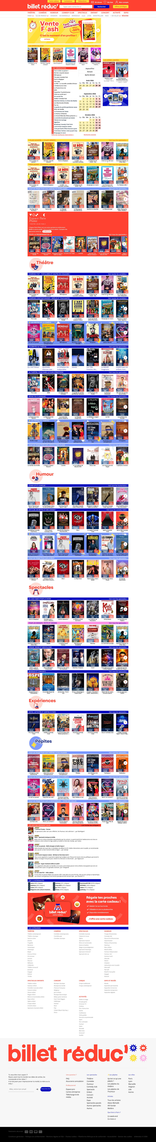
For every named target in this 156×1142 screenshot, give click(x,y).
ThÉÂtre (31, 12)
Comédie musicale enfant (35, 988)
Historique (31, 949)
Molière (111, 1108)
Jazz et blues (57, 992)
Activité (116, 12)
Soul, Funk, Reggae (59, 999)
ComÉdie (42, 12)
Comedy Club (68, 12)
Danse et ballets (84, 945)
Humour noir (108, 954)
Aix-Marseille (64, 16)
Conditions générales (16, 1137)
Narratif (106, 970)
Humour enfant (32, 986)
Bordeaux (76, 16)
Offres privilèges (121, 7)
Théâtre (90, 1078)
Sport (80, 1019)
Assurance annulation (75, 1081)
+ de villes (115, 16)
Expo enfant (31, 999)
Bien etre (81, 1031)
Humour (54, 12)
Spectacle (82, 12)
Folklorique (57, 1001)
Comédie (90, 1081)
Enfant (94, 12)
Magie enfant (31, 994)
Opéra (81, 938)
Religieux (56, 990)
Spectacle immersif (84, 952)
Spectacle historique (85, 949)
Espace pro (70, 1089)
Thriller (30, 976)
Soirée (81, 1011)
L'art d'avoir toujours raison (43, 855)
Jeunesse (30, 970)
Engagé (30, 972)
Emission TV (82, 1004)
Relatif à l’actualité (109, 972)
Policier (30, 974)
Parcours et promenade (86, 1017)
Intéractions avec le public (112, 965)
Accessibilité (111, 1137)
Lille (83, 16)
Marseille (132, 1084)
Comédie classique (59, 938)
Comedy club (108, 936)
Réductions (82, 1)
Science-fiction (32, 954)
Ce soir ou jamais (39, 846)
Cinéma (81, 1006)
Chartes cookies (71, 1137)
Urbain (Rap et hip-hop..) (61, 1010)
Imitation (107, 963)
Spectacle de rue (84, 954)
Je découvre (47, 231)
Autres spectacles (94, 1105)
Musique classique (59, 983)
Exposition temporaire (110, 990)
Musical (30, 961)
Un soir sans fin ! (39, 872)
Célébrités (31, 965)
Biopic (29, 952)
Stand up (107, 945)
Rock (55, 1006)
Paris (30, 16)
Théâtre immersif (33, 967)
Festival (56, 1003)
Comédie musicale (84, 934)
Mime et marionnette (85, 943)
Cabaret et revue (84, 936)
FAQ (67, 1078)
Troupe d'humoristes (110, 934)
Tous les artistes (114, 1100)
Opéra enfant (31, 1001)
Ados (36, 837)
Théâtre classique (33, 936)
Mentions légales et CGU (55, 1137)
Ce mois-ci (112, 1119)
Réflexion (30, 963)
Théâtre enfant (32, 983)
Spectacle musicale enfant (35, 1008)
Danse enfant (32, 992)
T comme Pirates (39, 829)
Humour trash (108, 956)
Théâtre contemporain (34, 934)
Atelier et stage (83, 999)
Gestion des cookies (125, 1137)
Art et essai (31, 956)
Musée (106, 983)
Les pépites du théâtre (113, 1085)
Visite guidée (83, 1015)
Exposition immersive (110, 988)
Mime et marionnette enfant (36, 997)
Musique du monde (59, 986)
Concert (105, 12)
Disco (55, 1012)
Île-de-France (41, 16)
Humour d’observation (110, 952)
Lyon (89, 16)
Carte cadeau (54, 1)
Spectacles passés (94, 1103)
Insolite (81, 1035)
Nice (107, 16)
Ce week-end (113, 1116)
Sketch (106, 961)
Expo (126, 12)
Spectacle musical (84, 941)
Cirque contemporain (85, 986)
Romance (30, 945)
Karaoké (81, 1028)
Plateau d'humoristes (110, 943)
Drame (30, 941)
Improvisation (108, 941)
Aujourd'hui (90, 68)
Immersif (81, 1033)
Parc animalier (83, 1022)
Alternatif (107, 967)
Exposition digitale (109, 992)
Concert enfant (32, 990)
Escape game (83, 1002)
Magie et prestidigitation (86, 947)
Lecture (30, 958)
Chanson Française (59, 988)
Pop (55, 1008)
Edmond (37, 864)
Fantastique (31, 947)
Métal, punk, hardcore (60, 997)
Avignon (54, 16)
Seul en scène (32, 938)
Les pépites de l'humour (113, 1090)
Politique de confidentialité (34, 1137)
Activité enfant (32, 1006)
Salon (80, 1026)
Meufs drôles (108, 949)
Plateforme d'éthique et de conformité (92, 1137)
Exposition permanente (111, 986)
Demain (90, 72)
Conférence (82, 1013)
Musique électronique (60, 994)
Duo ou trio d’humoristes (111, 938)
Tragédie (30, 943)
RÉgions (125, 16)
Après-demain (90, 75)
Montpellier (98, 16)
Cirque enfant (32, 1003)
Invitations (68, 1)
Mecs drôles (108, 947)
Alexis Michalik (113, 1103)
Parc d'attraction (84, 1008)
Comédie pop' (58, 936)
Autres (89, 1108)
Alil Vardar (112, 1105)
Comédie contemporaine (61, 934)
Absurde (106, 958)
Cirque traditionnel (84, 983)
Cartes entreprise (73, 1092)
